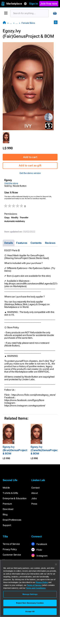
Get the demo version (30, 173)
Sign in (33, 3)
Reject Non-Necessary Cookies (30, 603)
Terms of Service (11, 544)
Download (8, 509)
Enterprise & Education (14, 498)
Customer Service (12, 554)
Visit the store (11, 183)
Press (34, 503)
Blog (5, 514)
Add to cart (30, 157)
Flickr (39, 549)
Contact (35, 487)
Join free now (48, 3)
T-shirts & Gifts (10, 493)
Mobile (6, 487)
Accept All (29, 611)
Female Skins (28, 23)
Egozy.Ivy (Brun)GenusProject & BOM (15, 450)
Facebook (41, 544)
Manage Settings (30, 594)
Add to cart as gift (30, 165)
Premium (7, 503)
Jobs (34, 498)
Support (7, 525)
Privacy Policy (10, 549)
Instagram (42, 555)
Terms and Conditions (36, 588)
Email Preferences (12, 519)
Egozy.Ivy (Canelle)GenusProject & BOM (45, 450)
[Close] (56, 564)
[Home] (4, 23)
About (34, 493)
